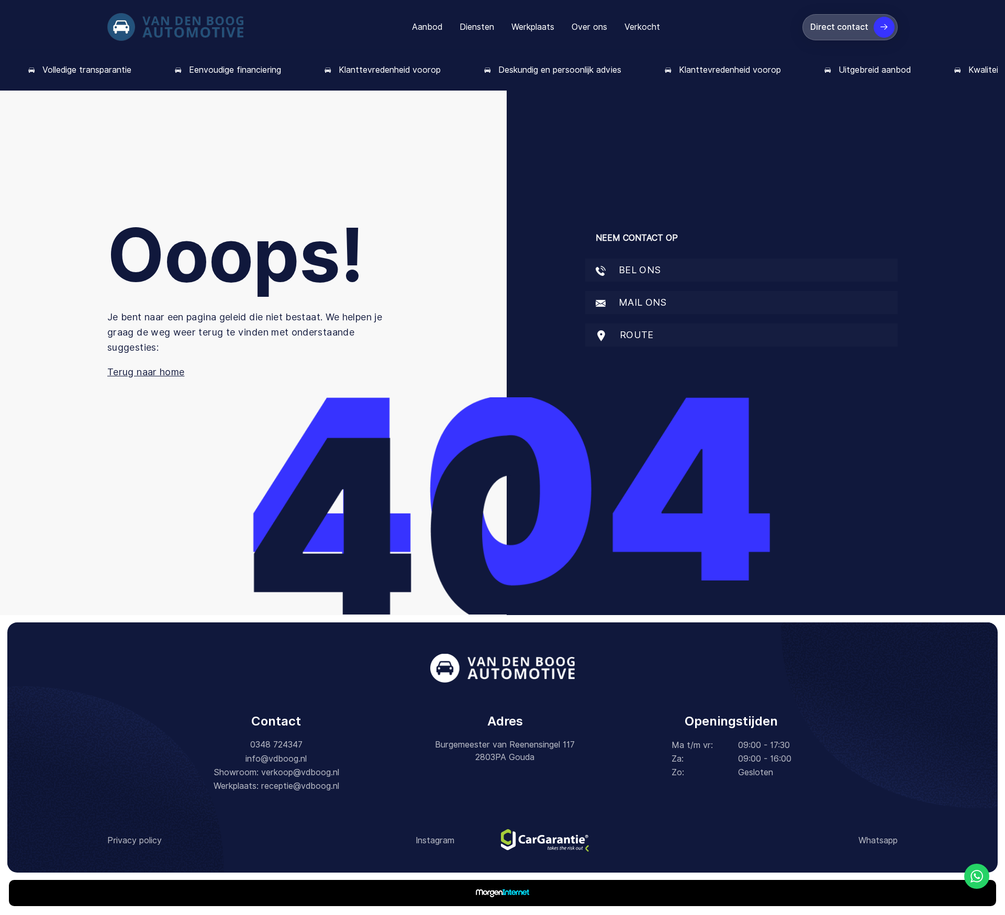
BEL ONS (638, 269)
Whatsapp (878, 840)
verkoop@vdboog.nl (300, 772)
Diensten (477, 27)
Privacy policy (134, 840)
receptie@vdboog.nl (300, 786)
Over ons (589, 27)
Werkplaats (532, 27)
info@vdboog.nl (276, 759)
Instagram (435, 840)
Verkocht (642, 27)
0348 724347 (276, 745)
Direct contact (839, 27)
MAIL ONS (641, 302)
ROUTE (635, 334)
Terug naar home (145, 371)
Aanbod (427, 27)
